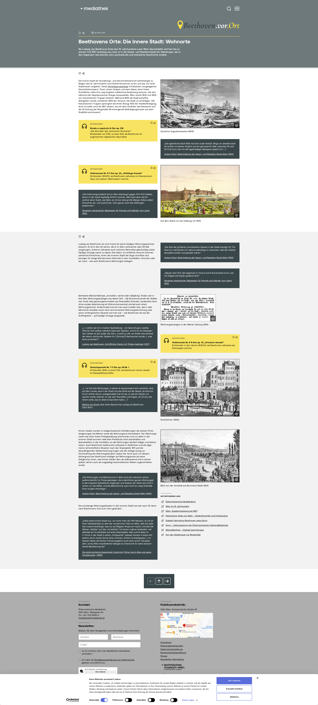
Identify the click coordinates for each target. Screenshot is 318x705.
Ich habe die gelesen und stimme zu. (108, 661)
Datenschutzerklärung (171, 649)
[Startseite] (94, 8)
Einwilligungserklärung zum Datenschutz (114, 660)
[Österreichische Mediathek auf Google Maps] (186, 625)
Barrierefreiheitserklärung (173, 652)
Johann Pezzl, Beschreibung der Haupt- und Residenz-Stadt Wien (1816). (199, 257)
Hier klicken (100, 672)
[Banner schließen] (257, 678)
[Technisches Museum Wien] (172, 666)
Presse (163, 656)
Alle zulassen (234, 681)
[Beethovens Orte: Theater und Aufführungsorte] (167, 581)
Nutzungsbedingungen (171, 646)
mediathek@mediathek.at (92, 618)
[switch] (128, 700)
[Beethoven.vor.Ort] (208, 24)
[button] (228, 8)
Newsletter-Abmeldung (172, 659)
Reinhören (111, 131)
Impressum (166, 642)
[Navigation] (235, 8)
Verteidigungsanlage (118, 86)
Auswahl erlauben (234, 689)
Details (129, 131)
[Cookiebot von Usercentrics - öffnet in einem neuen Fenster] (73, 700)
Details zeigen (188, 700)
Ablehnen (234, 697)
